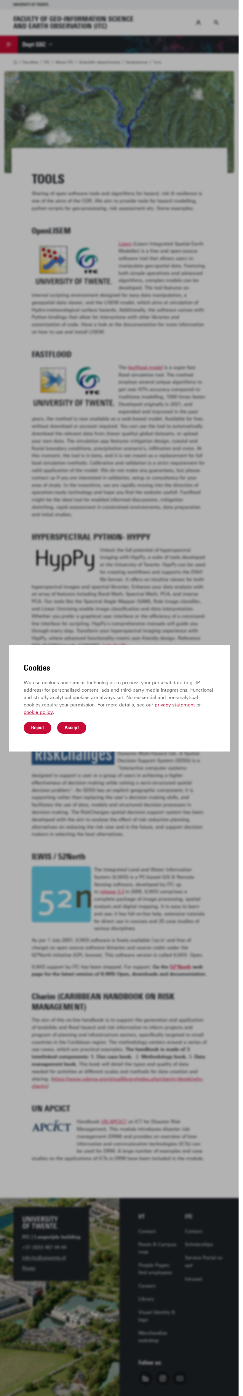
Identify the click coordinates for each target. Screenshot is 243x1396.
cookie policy (38, 712)
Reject (37, 727)
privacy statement (175, 705)
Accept (72, 727)
